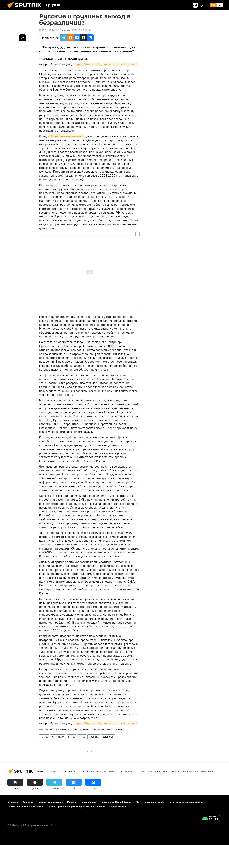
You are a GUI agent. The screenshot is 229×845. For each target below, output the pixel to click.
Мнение (44, 737)
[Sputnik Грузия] (26, 9)
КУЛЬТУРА (161, 771)
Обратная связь (117, 806)
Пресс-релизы (88, 801)
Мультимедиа (204, 771)
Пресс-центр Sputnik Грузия (115, 801)
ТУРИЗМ (174, 771)
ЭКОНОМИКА (127, 771)
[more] (22, 37)
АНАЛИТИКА (58, 737)
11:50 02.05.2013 (48, 30)
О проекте (13, 801)
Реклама (71, 801)
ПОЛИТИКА (110, 771)
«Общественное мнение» (65, 136)
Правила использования (50, 801)
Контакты (28, 801)
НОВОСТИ (94, 737)
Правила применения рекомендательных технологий (76, 806)
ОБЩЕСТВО (108, 737)
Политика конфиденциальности (185, 801)
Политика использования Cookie (25, 806)
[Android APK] (210, 818)
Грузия (82, 737)
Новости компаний (154, 801)
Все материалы (91, 771)
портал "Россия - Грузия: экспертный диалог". (105, 64)
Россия (71, 737)
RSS (137, 801)
